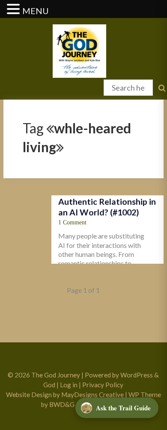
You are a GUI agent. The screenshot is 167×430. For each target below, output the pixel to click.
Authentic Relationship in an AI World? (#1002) (107, 207)
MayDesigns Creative (92, 394)
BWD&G (62, 404)
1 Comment (72, 222)
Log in (69, 385)
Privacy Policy (102, 385)
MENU (35, 11)
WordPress (136, 375)
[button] (14, 9)
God (49, 385)
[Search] (9, 84)
